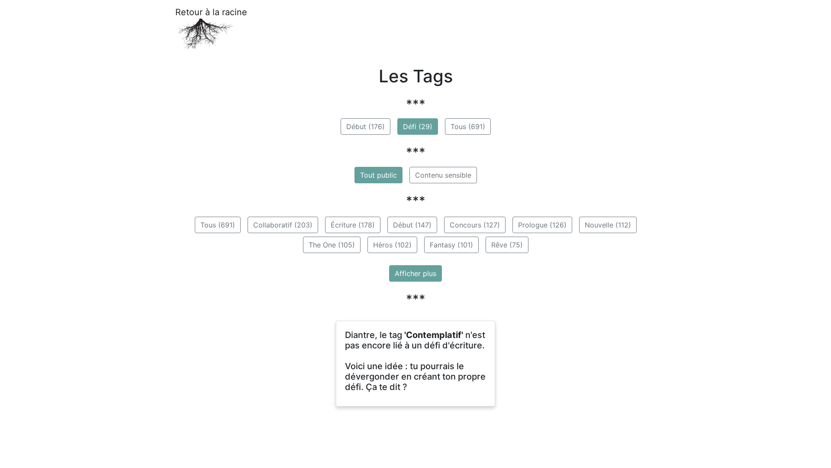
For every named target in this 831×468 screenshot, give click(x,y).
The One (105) (332, 244)
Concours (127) (475, 225)
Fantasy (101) (451, 244)
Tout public (378, 175)
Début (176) (365, 126)
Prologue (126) (542, 225)
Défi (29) (417, 126)
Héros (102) (392, 244)
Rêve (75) (507, 244)
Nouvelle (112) (608, 225)
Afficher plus (415, 273)
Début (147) (412, 225)
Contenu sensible (443, 175)
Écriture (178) (353, 225)
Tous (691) (468, 126)
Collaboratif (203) (282, 225)
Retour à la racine (211, 12)
